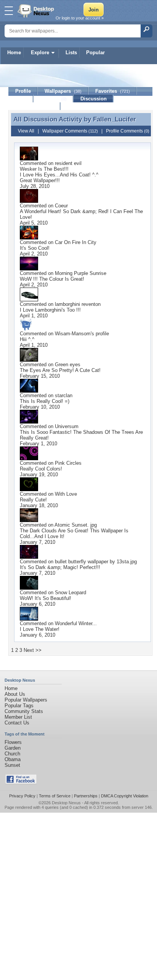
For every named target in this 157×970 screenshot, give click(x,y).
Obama (13, 759)
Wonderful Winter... (76, 623)
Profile (23, 91)
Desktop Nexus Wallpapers (37, 10)
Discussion (93, 99)
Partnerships (86, 796)
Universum (66, 426)
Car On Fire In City (75, 242)
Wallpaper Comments (70, 131)
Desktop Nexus (66, 802)
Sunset (12, 765)
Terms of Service (54, 796)
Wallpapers (63, 91)
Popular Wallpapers (26, 700)
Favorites (112, 91)
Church (12, 754)
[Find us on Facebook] (21, 782)
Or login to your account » (80, 18)
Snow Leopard (70, 592)
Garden (13, 748)
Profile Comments (127, 131)
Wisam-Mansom (73, 333)
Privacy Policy (22, 796)
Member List (18, 717)
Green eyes (67, 364)
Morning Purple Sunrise (80, 273)
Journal (53, 99)
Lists (71, 52)
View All (26, 131)
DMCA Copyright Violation (124, 796)
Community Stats (24, 711)
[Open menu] (9, 10)
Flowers (13, 742)
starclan (63, 395)
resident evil (68, 163)
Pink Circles (68, 463)
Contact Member (34, 106)
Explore (40, 52)
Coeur (61, 206)
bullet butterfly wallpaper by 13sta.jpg (96, 561)
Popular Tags (19, 705)
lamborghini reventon (78, 304)
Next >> (33, 650)
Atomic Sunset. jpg (75, 525)
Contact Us (17, 723)
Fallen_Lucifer (114, 119)
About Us (15, 694)
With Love (66, 494)
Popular (95, 52)
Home (14, 52)
